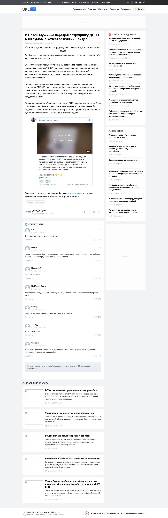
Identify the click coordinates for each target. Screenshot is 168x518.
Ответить (29, 240)
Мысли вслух (84, 2)
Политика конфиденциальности (105, 513)
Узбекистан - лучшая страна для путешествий (69, 413)
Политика (92, 9)
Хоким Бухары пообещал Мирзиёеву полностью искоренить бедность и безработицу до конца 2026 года (72, 484)
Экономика (126, 9)
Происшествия (79, 9)
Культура (35, 2)
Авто (74, 2)
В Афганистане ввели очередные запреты (67, 435)
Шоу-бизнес (46, 2)
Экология (65, 2)
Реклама (95, 2)
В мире (25, 2)
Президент (103, 9)
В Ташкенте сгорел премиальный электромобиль (71, 390)
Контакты (106, 2)
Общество (114, 9)
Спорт (56, 2)
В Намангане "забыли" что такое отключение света (72, 458)
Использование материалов (133, 513)
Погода (140, 9)
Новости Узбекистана (36, 202)
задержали (74, 193)
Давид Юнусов (39, 210)
